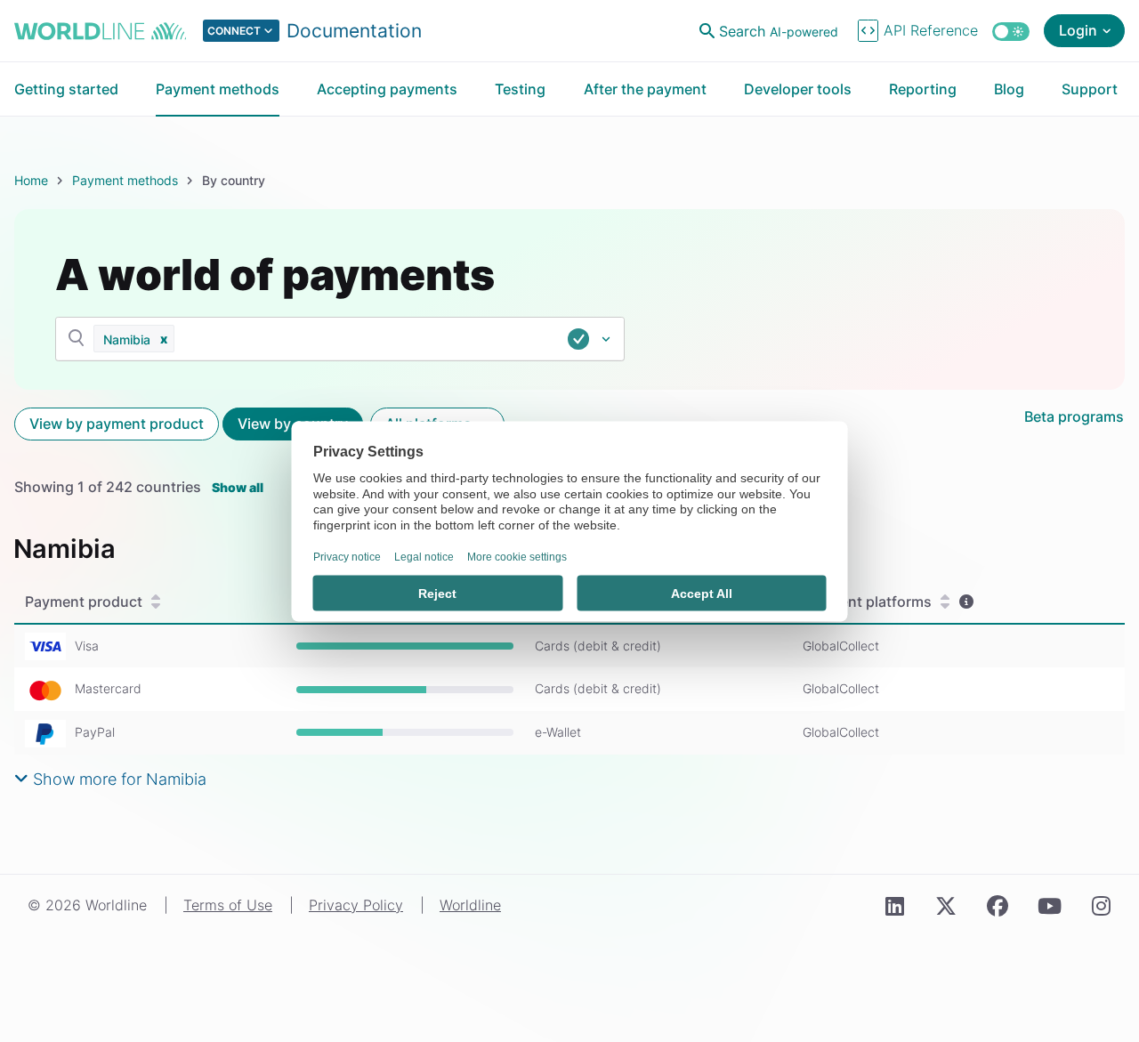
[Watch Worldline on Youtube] (1049, 906)
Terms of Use (227, 905)
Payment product (83, 601)
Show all (237, 487)
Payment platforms (867, 601)
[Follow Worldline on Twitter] (946, 906)
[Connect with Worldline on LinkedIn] (894, 906)
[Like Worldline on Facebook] (997, 906)
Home (31, 180)
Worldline (470, 905)
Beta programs (1074, 416)
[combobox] (411, 339)
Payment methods (125, 180)
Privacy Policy (356, 905)
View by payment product (116, 423)
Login (1078, 30)
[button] (164, 338)
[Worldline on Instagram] (1100, 906)
